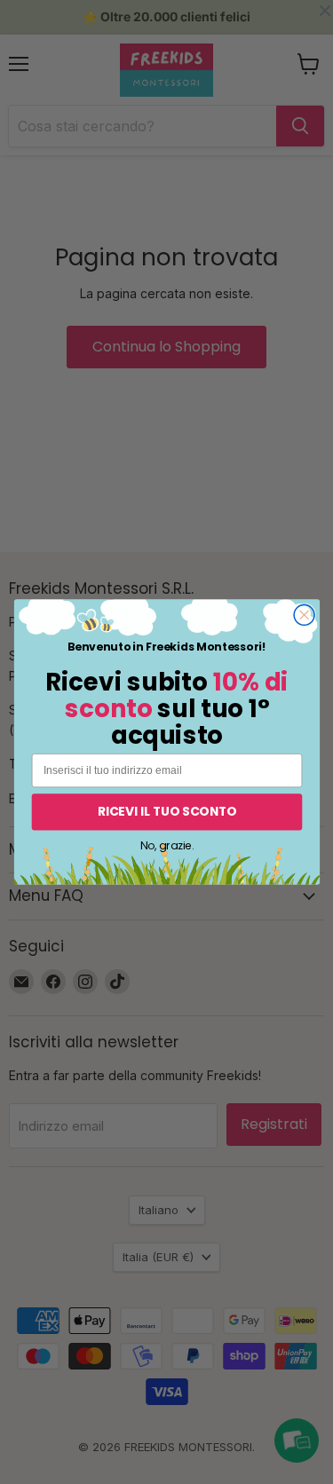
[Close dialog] (304, 614)
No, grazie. (166, 845)
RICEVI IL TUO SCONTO (166, 811)
